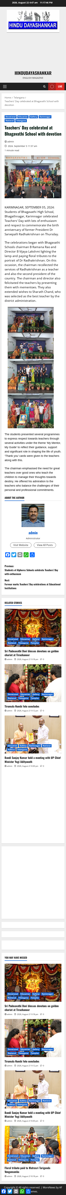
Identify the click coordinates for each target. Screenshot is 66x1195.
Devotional (11, 116)
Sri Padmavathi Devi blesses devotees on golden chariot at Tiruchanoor (32, 653)
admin (10, 141)
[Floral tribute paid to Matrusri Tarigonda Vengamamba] (33, 1145)
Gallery (33, 116)
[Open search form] (44, 86)
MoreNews (49, 1187)
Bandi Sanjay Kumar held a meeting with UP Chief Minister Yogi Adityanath (33, 759)
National (10, 120)
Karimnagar (45, 116)
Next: (32, 584)
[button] (5, 86)
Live (60, 86)
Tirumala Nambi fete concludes (22, 706)
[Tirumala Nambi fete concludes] (33, 683)
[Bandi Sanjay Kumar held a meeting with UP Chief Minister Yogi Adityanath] (33, 735)
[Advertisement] (33, 51)
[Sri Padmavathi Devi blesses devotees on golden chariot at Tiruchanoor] (33, 628)
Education (23, 116)
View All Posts (45, 545)
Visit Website (20, 545)
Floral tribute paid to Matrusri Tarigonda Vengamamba (27, 1170)
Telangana (21, 120)
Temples (35, 643)
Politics (11, 749)
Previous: (31, 570)
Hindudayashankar (33, 73)
